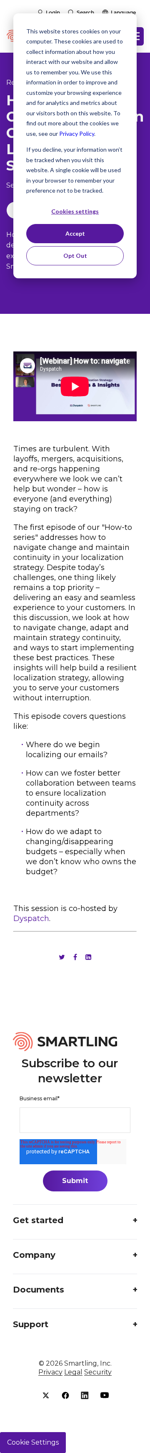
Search (85, 12)
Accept (75, 233)
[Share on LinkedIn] (88, 957)
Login (53, 12)
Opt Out (75, 255)
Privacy (50, 1372)
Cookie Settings (33, 1442)
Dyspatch (31, 918)
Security (98, 1372)
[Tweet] (62, 957)
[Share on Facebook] (75, 957)
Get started (38, 1220)
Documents (38, 1290)
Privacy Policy (76, 133)
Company (34, 1255)
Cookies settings (75, 211)
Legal (73, 1372)
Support (30, 1324)
